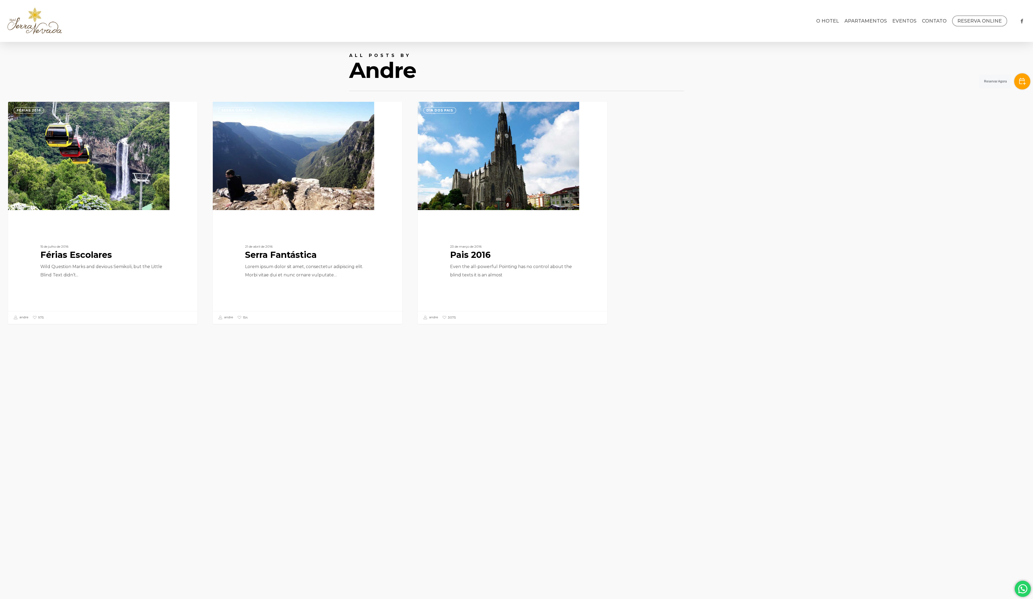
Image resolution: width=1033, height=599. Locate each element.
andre (23, 317)
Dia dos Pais (439, 110)
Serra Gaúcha (236, 110)
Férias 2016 (29, 110)
